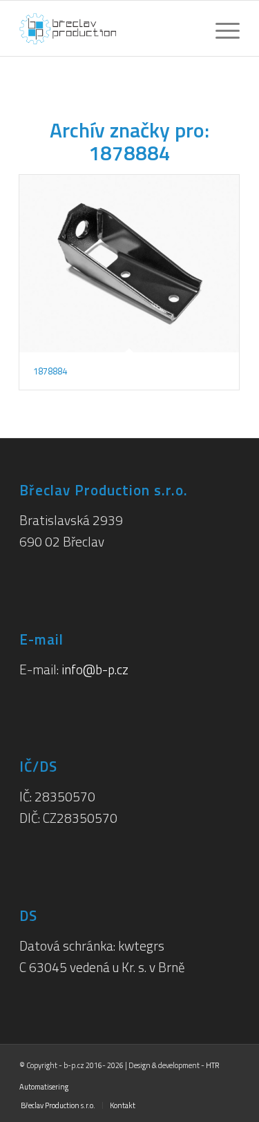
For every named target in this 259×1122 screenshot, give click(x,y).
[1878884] (129, 263)
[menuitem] (221, 28)
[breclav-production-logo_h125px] (107, 28)
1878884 (50, 371)
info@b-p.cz (94, 669)
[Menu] (221, 28)
